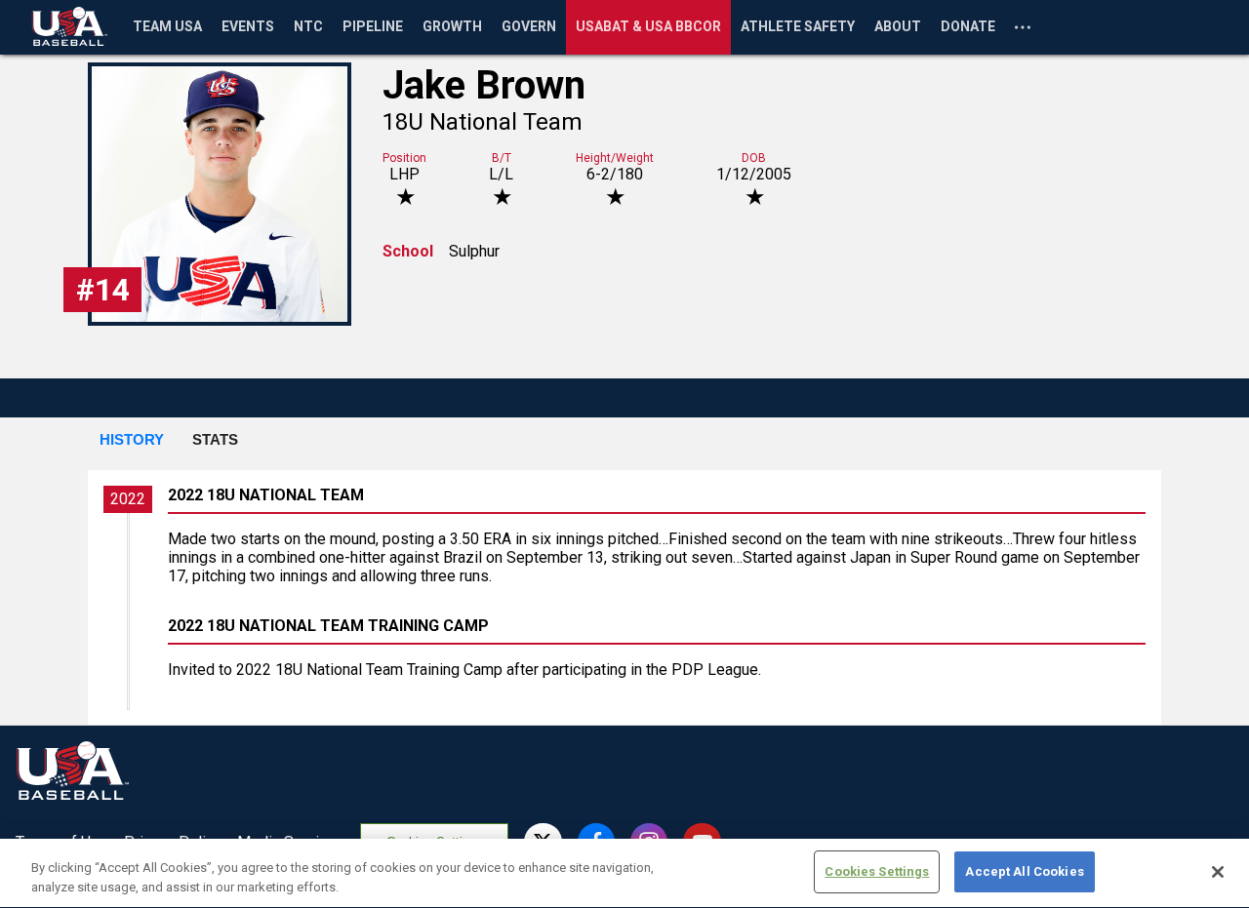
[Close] (1217, 871)
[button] (132, 440)
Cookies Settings (877, 871)
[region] (624, 873)
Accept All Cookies (1024, 871)
